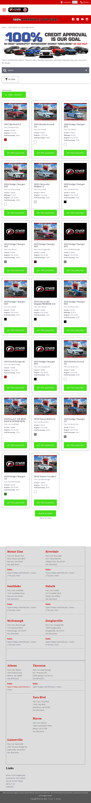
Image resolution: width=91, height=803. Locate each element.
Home (4, 27)
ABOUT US (10, 784)
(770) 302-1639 (13, 610)
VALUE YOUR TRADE (14, 781)
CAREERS (10, 787)
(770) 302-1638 (52, 575)
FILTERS (11, 79)
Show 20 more (45, 513)
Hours (33, 573)
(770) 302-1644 (13, 644)
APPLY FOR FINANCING (15, 775)
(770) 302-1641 (13, 575)
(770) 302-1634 (52, 644)
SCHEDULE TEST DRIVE (16, 778)
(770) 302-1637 (52, 610)
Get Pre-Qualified (15, 153)
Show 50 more (45, 518)
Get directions (13, 564)
